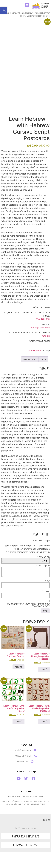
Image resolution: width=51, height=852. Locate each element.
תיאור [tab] (43, 359)
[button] (27, 5)
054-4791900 (43, 319)
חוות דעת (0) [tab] (29, 359)
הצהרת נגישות (25, 844)
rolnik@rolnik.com (40, 327)
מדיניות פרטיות (25, 836)
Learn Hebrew (11, 13)
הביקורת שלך (42, 565)
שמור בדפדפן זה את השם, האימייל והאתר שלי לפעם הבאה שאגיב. (28, 605)
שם (47, 581)
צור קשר (46, 336)
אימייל (46, 591)
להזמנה (43, 669)
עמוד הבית (45, 13)
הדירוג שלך (43, 557)
